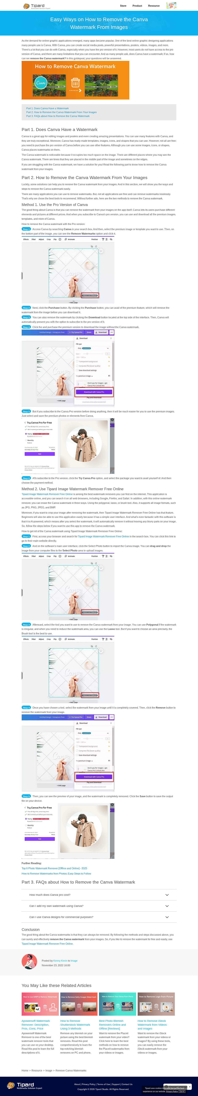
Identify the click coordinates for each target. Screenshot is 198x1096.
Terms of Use (103, 1084)
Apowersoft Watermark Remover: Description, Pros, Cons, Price (36, 1024)
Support (116, 1084)
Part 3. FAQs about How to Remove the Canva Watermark (58, 116)
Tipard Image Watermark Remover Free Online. (47, 943)
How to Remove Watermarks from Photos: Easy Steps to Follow (56, 873)
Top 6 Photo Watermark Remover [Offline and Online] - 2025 (54, 868)
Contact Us (127, 1084)
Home (25, 1070)
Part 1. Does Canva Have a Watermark (47, 108)
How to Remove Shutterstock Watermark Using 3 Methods (75, 1024)
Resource (154, 5)
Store (123, 5)
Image (74, 960)
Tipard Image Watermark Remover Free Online (47, 494)
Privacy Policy (88, 1084)
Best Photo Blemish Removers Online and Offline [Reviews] (112, 1024)
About (77, 1084)
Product (137, 5)
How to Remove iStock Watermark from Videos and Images (152, 1024)
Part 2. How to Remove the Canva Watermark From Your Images (61, 112)
